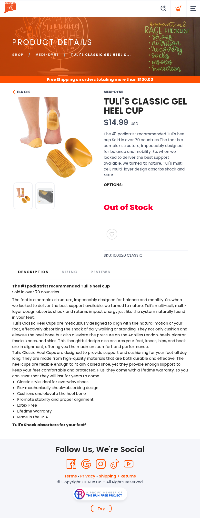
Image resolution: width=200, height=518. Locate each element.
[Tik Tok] (114, 464)
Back (23, 92)
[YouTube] (128, 464)
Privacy (87, 476)
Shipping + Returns (117, 476)
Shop (18, 55)
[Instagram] (100, 464)
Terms (70, 476)
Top (101, 508)
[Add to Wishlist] (112, 234)
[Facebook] (71, 464)
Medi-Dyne (47, 55)
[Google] (86, 464)
